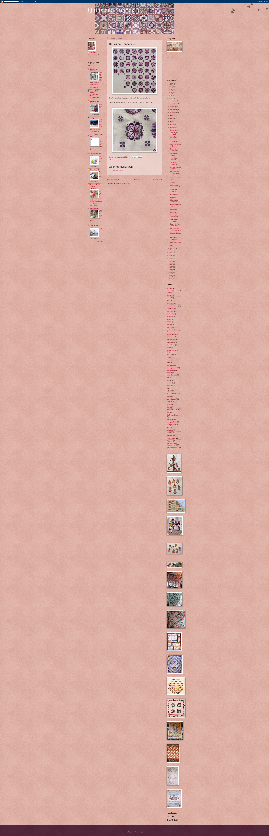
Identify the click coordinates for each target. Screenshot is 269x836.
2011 (170, 278)
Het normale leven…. (100, 160)
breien (168, 298)
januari (172, 249)
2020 (170, 252)
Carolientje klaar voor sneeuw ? (175, 224)
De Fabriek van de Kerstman (175, 140)
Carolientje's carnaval (173, 163)
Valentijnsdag (174, 194)
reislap (169, 396)
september (173, 109)
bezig (171, 245)
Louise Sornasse (172, 375)
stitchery (169, 412)
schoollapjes (170, 404)
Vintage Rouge (171, 438)
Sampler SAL (171, 401)
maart (172, 127)
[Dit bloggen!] (135, 157)
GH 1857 (169, 322)
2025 (170, 87)
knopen (169, 360)
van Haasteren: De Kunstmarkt (175, 229)
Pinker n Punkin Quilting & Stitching (95, 186)
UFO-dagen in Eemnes (94, 95)
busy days (173, 197)
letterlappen (170, 365)
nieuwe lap (173, 212)
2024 (170, 90)
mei (171, 121)
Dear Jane (170, 311)
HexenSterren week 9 (174, 133)
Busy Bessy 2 (94, 170)
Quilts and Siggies (111, 9)
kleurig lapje (173, 137)
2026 (170, 84)
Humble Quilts (94, 208)
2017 (170, 261)
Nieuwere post (113, 179)
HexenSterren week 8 (174, 158)
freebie (169, 319)
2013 (170, 273)
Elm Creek (170, 314)
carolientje (170, 303)
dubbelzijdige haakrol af (174, 200)
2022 (170, 95)
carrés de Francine (172, 306)
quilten (169, 391)
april (171, 124)
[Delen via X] (137, 157)
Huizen (169, 347)
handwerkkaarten (172, 334)
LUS (168, 377)
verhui (168, 427)
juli (171, 115)
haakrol (169, 324)
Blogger (141, 832)
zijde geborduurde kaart (174, 448)
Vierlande (169, 433)
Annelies (93, 52)
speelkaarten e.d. (172, 409)
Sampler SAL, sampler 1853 (175, 186)
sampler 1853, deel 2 (174, 154)
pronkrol (169, 383)
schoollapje (173, 209)
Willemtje (172, 182)
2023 (170, 93)
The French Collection (173, 415)
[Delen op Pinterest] (141, 157)
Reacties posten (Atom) (123, 183)
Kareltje (169, 357)
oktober (172, 107)
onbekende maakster (173, 238)
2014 (170, 270)
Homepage (135, 179)
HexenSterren (171, 345)
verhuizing (170, 430)
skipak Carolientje (175, 242)
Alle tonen (100, 241)
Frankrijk (169, 316)
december (173, 101)
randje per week (171, 394)
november (173, 104)
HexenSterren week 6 (174, 220)
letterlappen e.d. (171, 368)
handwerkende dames (173, 330)
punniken (169, 385)
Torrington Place (171, 422)
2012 (170, 276)
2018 (170, 258)
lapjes (168, 362)
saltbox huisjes (171, 399)
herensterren (170, 337)
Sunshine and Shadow (94, 102)
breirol (168, 300)
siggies (169, 407)
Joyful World (170, 354)
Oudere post (157, 179)
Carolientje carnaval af (174, 149)
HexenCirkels (171, 342)
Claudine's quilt (171, 308)
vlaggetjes (170, 441)
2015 (170, 267)
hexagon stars (171, 339)
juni (171, 118)
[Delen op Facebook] (139, 157)
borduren (116, 160)
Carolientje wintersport (174, 215)
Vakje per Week (171, 425)
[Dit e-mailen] (133, 157)
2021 (170, 98)
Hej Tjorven (93, 118)
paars (168, 380)
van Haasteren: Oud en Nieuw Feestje (175, 173)
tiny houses (170, 419)
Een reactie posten (117, 171)
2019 (170, 255)
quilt (168, 388)
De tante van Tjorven (94, 70)
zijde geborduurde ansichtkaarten (172, 444)
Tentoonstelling (100, 106)
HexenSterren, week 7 (174, 190)
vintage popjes (171, 435)
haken (168, 327)
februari (172, 130)
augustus (173, 112)
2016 (170, 264)
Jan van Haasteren (172, 350)
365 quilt (169, 288)
